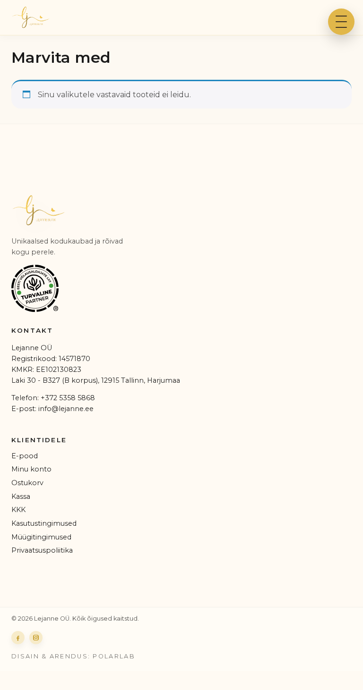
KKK (18, 509)
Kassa (20, 496)
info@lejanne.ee (66, 408)
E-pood (24, 456)
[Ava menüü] (341, 21)
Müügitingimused (41, 537)
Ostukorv (27, 483)
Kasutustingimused (44, 523)
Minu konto (31, 469)
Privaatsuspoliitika (42, 550)
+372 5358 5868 (68, 398)
